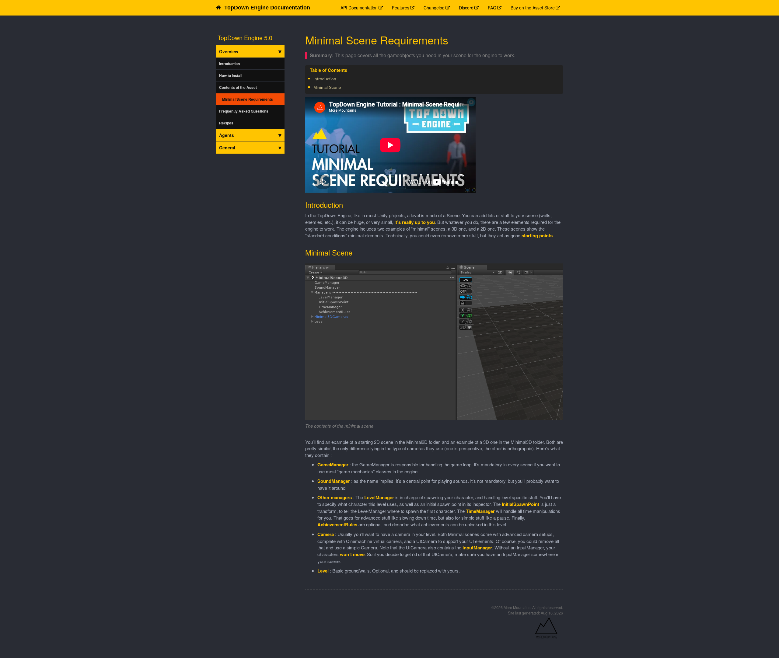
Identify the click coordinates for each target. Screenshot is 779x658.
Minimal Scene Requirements (247, 99)
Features (400, 8)
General (227, 147)
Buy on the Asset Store (533, 8)
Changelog (434, 8)
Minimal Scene (327, 87)
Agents (226, 135)
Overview (228, 51)
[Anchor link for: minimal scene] (343, 87)
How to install (230, 75)
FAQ (492, 8)
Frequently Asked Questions (243, 111)
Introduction (229, 63)
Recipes (226, 123)
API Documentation (359, 8)
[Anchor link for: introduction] (338, 78)
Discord (466, 8)
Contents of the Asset (238, 87)
